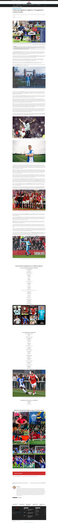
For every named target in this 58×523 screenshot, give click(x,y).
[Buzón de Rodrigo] (29, 2)
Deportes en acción (15, 6)
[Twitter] (45, 0)
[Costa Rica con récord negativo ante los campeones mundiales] (42, 501)
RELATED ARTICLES (14, 497)
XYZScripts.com (32, 522)
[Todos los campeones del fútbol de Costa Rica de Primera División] (29, 501)
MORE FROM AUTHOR (19, 497)
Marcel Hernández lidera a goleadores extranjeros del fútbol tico (20, 483)
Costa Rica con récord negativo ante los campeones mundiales (42, 505)
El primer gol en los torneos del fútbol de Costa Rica (22, 504)
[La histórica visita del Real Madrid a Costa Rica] (16, 501)
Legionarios (20, 8)
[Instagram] (44, 0)
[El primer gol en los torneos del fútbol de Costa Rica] (22, 501)
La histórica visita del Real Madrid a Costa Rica (15, 504)
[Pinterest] (16, 19)
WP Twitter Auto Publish (26, 522)
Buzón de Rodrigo (14, 8)
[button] (45, 5)
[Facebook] (43, 0)
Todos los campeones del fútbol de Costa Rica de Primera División (28, 505)
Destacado (17, 8)
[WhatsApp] (18, 19)
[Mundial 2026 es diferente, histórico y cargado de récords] (36, 501)
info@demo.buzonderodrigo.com (18, 512)
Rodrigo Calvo (18, 486)
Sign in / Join (18, 0)
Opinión (21, 6)
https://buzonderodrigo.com (18, 487)
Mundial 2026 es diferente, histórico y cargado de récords (35, 505)
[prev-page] (44, 497)
